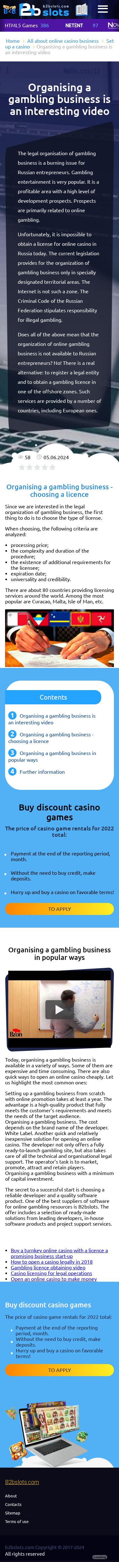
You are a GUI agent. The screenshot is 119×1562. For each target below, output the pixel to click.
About (11, 1496)
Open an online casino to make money (54, 1279)
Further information (42, 772)
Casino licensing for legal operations (51, 1273)
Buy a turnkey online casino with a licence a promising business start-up (59, 1253)
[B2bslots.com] (44, 9)
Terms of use (17, 1521)
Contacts (13, 1504)
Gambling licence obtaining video (48, 1267)
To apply (59, 909)
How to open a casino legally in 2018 (52, 1262)
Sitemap (12, 1513)
